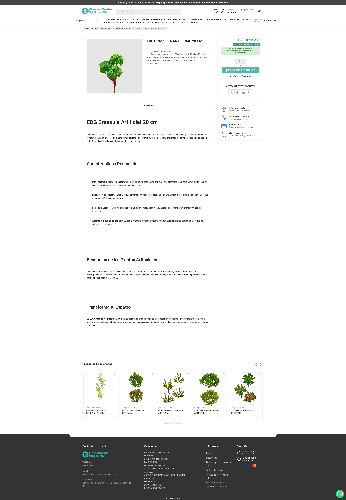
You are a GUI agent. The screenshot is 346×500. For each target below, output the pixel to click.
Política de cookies (215, 470)
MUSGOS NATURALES (193, 19)
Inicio (86, 28)
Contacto (194, 22)
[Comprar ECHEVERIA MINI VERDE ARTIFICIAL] (222, 417)
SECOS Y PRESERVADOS (154, 19)
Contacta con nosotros (216, 486)
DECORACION (150, 481)
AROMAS (246, 19)
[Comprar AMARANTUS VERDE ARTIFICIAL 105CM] (113, 417)
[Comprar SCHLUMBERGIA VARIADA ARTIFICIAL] (185, 417)
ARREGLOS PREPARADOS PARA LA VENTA (124, 22)
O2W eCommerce (173, 498)
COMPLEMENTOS (155, 22)
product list (211, 457)
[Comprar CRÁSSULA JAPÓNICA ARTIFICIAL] (258, 417)
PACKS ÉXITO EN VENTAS (116, 19)
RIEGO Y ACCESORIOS (176, 22)
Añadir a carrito (243, 70)
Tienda (95, 28)
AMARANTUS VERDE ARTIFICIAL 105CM (96, 411)
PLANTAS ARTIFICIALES (123, 28)
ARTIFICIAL (105, 28)
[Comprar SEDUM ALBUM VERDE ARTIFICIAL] (149, 417)
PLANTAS (135, 19)
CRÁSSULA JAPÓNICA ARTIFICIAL (241, 411)
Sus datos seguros (215, 482)
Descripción (148, 105)
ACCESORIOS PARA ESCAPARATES (223, 19)
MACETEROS (174, 19)
